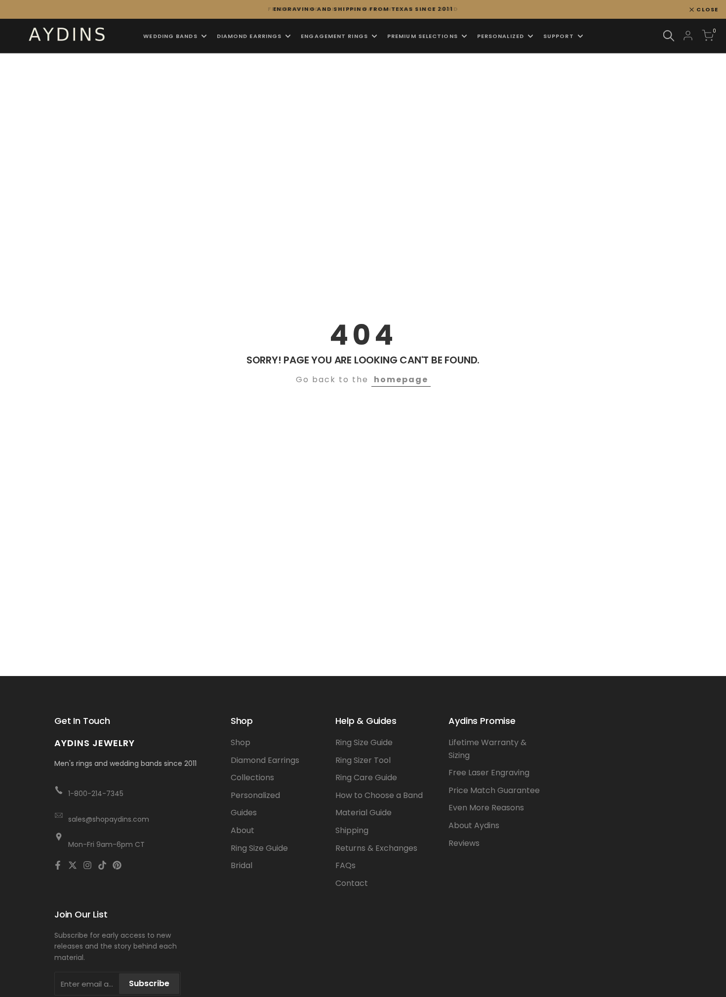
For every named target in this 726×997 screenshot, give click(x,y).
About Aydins (473, 825)
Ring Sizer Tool (363, 760)
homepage (401, 379)
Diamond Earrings (265, 760)
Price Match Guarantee (494, 790)
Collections (252, 777)
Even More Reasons (486, 807)
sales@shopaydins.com (108, 819)
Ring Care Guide (366, 777)
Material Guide (363, 812)
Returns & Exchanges (376, 848)
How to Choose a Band (379, 795)
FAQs (345, 865)
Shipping (351, 830)
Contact (351, 883)
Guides (244, 812)
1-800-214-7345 (95, 793)
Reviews (464, 843)
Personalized (255, 795)
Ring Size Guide (259, 848)
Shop (240, 742)
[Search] (668, 35)
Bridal (241, 865)
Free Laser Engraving (488, 772)
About (242, 830)
